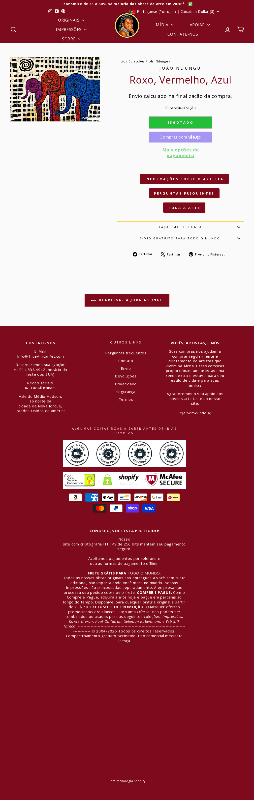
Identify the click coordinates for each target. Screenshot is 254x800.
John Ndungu (158, 61)
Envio (135, 96)
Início (121, 61)
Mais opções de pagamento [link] (180, 152)
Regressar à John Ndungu (130, 300)
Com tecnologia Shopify (127, 781)
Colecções (136, 61)
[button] (174, 11)
